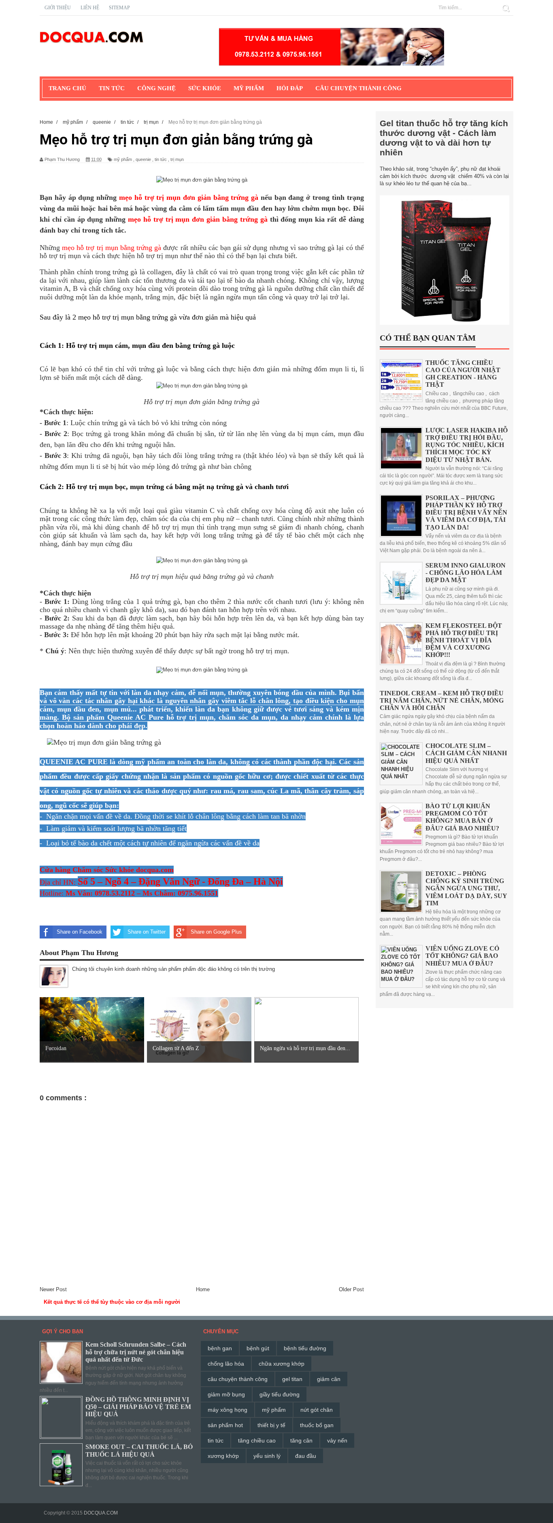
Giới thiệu (58, 8)
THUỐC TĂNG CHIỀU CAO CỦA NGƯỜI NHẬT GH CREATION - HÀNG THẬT (462, 373)
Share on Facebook (79, 932)
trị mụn (177, 159)
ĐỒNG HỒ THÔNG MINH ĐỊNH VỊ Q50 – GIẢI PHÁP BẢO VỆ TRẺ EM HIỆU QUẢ (138, 1406)
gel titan (292, 1379)
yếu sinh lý (267, 1456)
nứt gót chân (316, 1409)
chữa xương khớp (281, 1363)
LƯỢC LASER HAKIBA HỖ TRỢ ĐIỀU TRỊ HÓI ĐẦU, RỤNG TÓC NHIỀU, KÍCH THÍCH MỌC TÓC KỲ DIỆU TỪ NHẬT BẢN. (466, 445)
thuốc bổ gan (317, 1425)
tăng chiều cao (257, 1440)
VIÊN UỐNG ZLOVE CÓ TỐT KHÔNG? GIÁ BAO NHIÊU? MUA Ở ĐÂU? (462, 955)
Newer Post (53, 1289)
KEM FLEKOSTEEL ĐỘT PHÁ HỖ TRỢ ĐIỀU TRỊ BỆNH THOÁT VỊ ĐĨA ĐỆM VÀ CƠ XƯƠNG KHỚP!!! (463, 640)
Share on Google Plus (216, 932)
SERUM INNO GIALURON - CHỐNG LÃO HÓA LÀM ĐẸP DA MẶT (465, 572)
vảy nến (337, 1440)
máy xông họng (227, 1409)
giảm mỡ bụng (226, 1394)
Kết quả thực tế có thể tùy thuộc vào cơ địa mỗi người (112, 1302)
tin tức (161, 159)
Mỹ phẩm (249, 88)
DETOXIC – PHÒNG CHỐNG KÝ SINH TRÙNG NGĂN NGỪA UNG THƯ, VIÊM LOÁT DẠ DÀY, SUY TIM (466, 888)
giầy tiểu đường (279, 1394)
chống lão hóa (226, 1363)
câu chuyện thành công (238, 1379)
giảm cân (328, 1379)
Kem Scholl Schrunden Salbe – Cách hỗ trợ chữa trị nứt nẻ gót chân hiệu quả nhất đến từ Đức (135, 1351)
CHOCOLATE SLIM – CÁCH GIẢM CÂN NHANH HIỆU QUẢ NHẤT (466, 753)
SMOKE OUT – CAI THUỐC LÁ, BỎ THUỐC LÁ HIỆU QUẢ (139, 1450)
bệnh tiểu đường (305, 1348)
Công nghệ (156, 88)
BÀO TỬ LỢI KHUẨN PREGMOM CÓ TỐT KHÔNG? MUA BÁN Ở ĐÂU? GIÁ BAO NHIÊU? (462, 817)
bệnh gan (220, 1348)
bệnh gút (258, 1348)
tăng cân (301, 1440)
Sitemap (119, 8)
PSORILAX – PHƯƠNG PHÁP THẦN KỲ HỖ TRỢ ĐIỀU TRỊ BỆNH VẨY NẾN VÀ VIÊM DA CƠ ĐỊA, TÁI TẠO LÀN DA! (466, 512)
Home (203, 1289)
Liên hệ (90, 8)
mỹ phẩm (123, 159)
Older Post (351, 1289)
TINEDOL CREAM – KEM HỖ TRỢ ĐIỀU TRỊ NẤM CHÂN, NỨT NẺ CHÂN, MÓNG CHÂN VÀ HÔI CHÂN (442, 700)
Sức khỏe (204, 88)
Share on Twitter (147, 932)
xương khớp (223, 1456)
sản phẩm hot (225, 1425)
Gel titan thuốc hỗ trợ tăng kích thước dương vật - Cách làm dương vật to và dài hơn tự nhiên (444, 138)
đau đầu (305, 1456)
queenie (143, 159)
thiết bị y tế (271, 1425)
